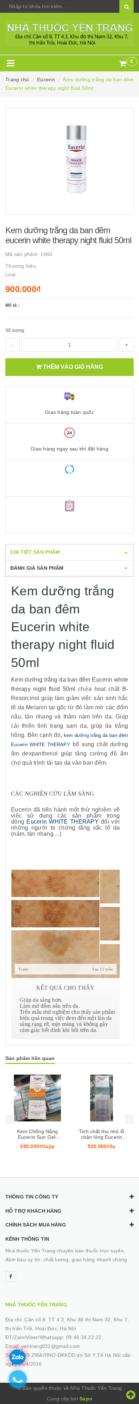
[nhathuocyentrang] (69, 34)
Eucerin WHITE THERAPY (62, 822)
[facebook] (11, 1277)
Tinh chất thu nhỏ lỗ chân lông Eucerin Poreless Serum (101, 1137)
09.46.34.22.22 (84, 1337)
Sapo (85, 1399)
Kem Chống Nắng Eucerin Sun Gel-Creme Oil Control (37, 1137)
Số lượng (14, 330)
